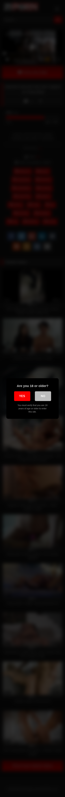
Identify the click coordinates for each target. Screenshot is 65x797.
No (43, 396)
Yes (22, 396)
